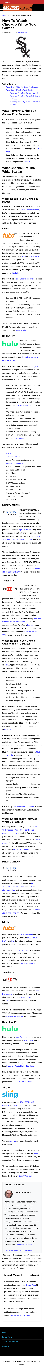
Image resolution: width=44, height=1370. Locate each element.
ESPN (9, 540)
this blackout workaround (23, 850)
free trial (30, 625)
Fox (38, 536)
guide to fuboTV (22, 330)
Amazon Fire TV (13, 457)
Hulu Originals (19, 438)
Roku (23, 256)
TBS (4, 540)
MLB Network (18, 540)
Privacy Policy (7, 1337)
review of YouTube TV (14, 1016)
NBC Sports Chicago (30, 210)
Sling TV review (25, 1176)
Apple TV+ (19, 830)
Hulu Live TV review (25, 1082)
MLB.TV (27, 162)
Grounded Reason (22, 7)
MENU (8, 2)
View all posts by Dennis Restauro (18, 1250)
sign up (12, 1141)
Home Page (31, 1285)
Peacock (10, 830)
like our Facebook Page (20, 1315)
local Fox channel (25, 934)
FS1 (30, 540)
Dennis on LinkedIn (24, 1245)
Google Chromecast (14, 463)
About (4, 1332)
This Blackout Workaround (23, 807)
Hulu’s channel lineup (24, 405)
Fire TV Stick (33, 256)
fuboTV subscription (21, 950)
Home (4, 15)
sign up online (25, 530)
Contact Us (6, 1346)
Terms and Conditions (10, 1342)
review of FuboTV (28, 963)
